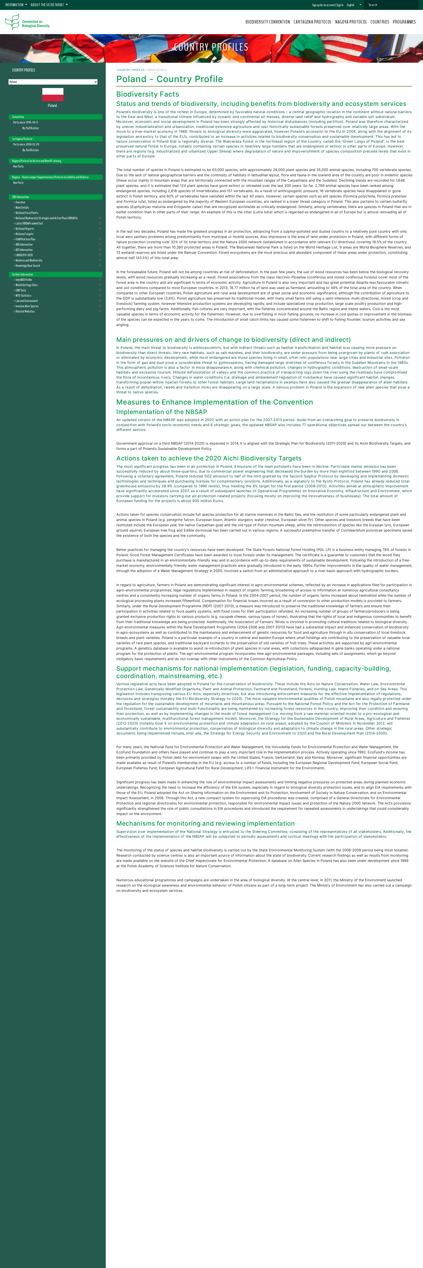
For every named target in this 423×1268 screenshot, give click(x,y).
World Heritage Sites (26, 285)
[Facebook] (389, 69)
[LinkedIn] (399, 69)
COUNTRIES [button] (380, 22)
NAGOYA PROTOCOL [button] (351, 22)
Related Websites (25, 311)
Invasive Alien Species (27, 306)
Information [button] (14, 4)
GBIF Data (21, 290)
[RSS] (410, 69)
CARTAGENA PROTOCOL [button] (313, 22)
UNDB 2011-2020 (24, 255)
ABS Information (24, 244)
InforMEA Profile (24, 279)
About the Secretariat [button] (48, 4)
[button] (354, 5)
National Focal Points (27, 212)
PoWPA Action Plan (25, 239)
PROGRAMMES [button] (404, 22)
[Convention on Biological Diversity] (27, 22)
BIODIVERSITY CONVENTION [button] (268, 22)
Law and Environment (27, 300)
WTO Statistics (23, 295)
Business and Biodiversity (29, 260)
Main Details (22, 207)
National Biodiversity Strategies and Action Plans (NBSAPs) (47, 218)
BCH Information (24, 249)
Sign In (340, 5)
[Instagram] (404, 69)
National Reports (25, 228)
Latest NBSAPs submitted (29, 223)
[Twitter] (393, 69)
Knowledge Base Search (28, 265)
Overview (20, 202)
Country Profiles (23, 70)
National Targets (24, 234)
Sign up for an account (323, 5)
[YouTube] (385, 69)
